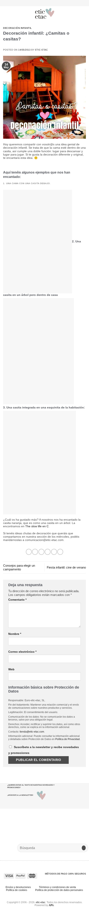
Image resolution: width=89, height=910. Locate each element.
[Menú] (5, 13)
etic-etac (41, 50)
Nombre (14, 633)
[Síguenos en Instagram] (42, 3)
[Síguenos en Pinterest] (50, 3)
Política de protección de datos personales (59, 890)
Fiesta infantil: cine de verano (66, 567)
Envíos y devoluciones (18, 887)
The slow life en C (37, 526)
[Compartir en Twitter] (41, 552)
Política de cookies (16, 890)
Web (11, 669)
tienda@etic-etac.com (32, 731)
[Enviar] (84, 848)
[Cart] (84, 13)
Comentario (17, 599)
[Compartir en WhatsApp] (29, 552)
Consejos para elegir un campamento (19, 567)
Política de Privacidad (67, 739)
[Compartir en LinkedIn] (60, 552)
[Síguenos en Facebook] (39, 3)
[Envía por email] (48, 552)
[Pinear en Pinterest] (54, 552)
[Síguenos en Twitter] (46, 3)
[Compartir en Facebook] (35, 552)
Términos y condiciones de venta (57, 887)
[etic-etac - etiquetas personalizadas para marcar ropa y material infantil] (45, 13)
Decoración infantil (17, 28)
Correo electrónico (22, 651)
